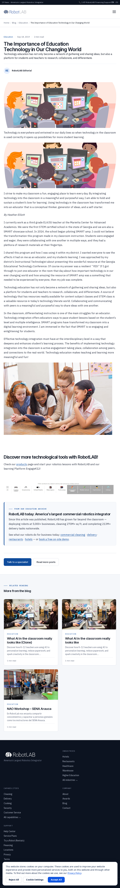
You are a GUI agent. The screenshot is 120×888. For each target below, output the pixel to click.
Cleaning (8, 794)
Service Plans (10, 835)
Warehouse (67, 770)
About (65, 794)
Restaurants (68, 761)
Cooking (8, 803)
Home (6, 22)
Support (107, 2)
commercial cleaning (72, 534)
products (21, 464)
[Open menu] (114, 11)
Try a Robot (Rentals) (14, 840)
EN (112, 2)
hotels (28, 539)
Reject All (14, 879)
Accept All (56, 879)
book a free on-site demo (54, 539)
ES (117, 2)
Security (8, 808)
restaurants (16, 539)
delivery (92, 534)
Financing (99, 2)
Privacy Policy (74, 873)
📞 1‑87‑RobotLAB (87, 2)
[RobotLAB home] (15, 11)
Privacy (7, 854)
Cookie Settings (34, 879)
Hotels (65, 756)
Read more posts (46, 562)
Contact (66, 808)
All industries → (70, 780)
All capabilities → (12, 817)
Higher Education (70, 775)
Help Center (9, 831)
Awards (66, 798)
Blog (14, 22)
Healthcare (67, 766)
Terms (7, 859)
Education (23, 22)
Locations (8, 849)
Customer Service (12, 812)
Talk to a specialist (17, 562)
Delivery (8, 798)
